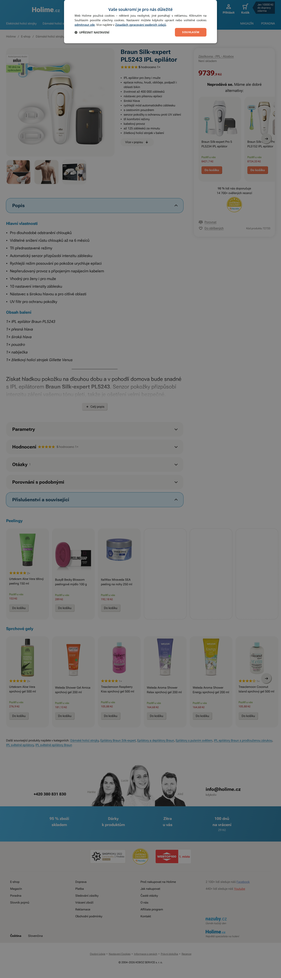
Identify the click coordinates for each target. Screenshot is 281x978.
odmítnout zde (85, 25)
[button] (92, 32)
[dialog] (140, 21)
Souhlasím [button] (190, 32)
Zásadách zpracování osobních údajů (140, 25)
